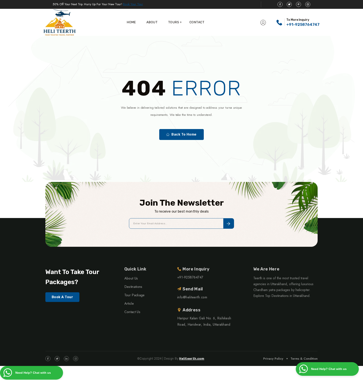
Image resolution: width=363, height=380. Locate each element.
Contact (197, 22)
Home (131, 22)
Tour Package (134, 295)
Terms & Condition (304, 358)
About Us (131, 278)
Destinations (133, 286)
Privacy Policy (273, 358)
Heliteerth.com (191, 358)
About (152, 22)
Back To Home (184, 134)
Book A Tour (62, 297)
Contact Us (132, 311)
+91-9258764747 (303, 24)
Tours (173, 22)
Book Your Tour (133, 4)
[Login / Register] (263, 22)
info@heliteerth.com (192, 297)
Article (129, 303)
